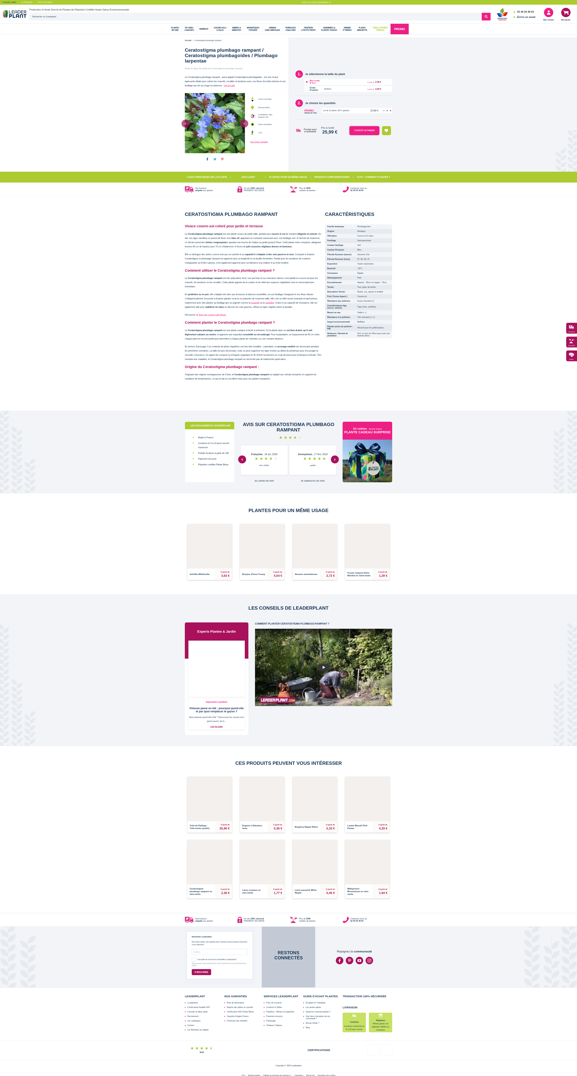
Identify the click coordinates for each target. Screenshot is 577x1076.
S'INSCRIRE (201, 950)
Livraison (571, 332)
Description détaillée (259, 142)
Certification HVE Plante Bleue (240, 990)
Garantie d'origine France (238, 994)
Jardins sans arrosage (272, 29)
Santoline (269, 302)
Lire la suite (229, 85)
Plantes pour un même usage (288, 177)
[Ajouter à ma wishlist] (386, 130)
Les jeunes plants (313, 985)
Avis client (248, 177)
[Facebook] (339, 939)
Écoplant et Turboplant (315, 981)
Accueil (188, 40)
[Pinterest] (349, 939)
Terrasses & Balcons (290, 29)
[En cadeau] (367, 462)
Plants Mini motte (362, 29)
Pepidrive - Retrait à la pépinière (280, 990)
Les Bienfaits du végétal (197, 1008)
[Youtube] (359, 939)
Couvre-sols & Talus (220, 29)
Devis (571, 359)
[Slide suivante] (244, 123)
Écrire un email (526, 17)
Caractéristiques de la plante (207, 177)
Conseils (571, 345)
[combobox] (255, 16)
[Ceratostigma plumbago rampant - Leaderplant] (215, 123)
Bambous (203, 29)
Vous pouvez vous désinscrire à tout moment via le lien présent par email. (219, 943)
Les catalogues (194, 999)
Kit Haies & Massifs (189, 29)
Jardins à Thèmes (347, 29)
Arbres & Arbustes (236, 29)
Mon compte (548, 20)
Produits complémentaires (332, 177)
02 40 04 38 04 (525, 11)
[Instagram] (369, 939)
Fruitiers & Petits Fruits (308, 29)
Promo (399, 29)
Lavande (255, 302)
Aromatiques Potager (253, 29)
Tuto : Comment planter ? (373, 177)
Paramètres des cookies (327, 1066)
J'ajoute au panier (364, 130)
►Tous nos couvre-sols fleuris (211, 314)
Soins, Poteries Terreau (380, 29)
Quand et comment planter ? (318, 990)
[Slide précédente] (185, 123)
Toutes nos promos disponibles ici (316, 2)
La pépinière (192, 981)
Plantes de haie (175, 29)
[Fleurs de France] (502, 14)
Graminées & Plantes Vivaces (329, 29)
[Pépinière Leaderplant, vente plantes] (16, 14)
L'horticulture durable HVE (198, 985)
